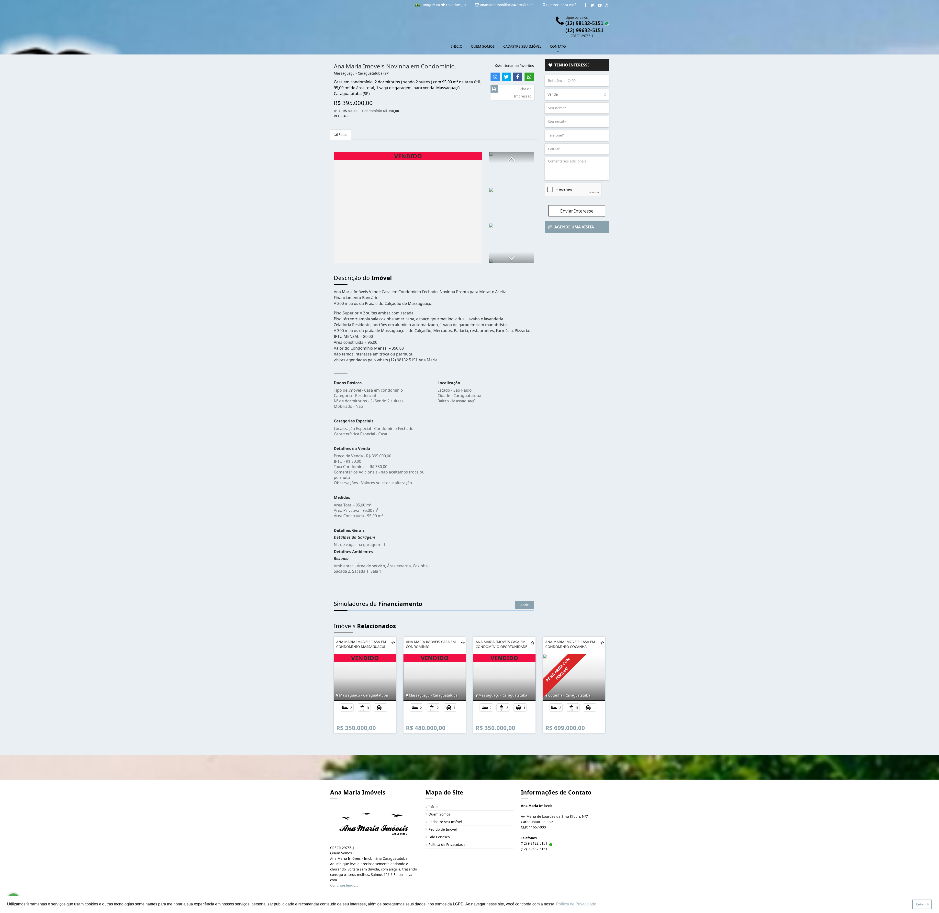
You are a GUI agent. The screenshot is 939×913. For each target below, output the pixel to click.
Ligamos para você (560, 4)
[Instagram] (607, 5)
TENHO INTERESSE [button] (571, 65)
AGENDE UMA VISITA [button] (573, 227)
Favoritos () (455, 4)
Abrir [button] (524, 604)
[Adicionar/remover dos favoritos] (393, 642)
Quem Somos (438, 814)
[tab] (577, 65)
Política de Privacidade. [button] (576, 904)
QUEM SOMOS (483, 46)
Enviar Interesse (576, 211)
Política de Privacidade (446, 844)
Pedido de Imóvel (442, 829)
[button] (511, 157)
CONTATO (558, 46)
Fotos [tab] (342, 134)
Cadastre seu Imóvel (444, 821)
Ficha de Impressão (522, 92)
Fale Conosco (438, 837)
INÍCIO (456, 46)
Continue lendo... (344, 885)
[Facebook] (585, 5)
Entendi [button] (922, 904)
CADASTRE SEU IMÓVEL (522, 46)
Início (432, 806)
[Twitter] (592, 5)
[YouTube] (599, 5)
